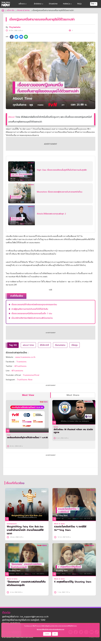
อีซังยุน (74, 345)
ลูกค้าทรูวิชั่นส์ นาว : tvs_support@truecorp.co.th (25, 617)
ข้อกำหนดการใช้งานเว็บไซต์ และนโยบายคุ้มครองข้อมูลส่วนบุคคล (50, 629)
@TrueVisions (20, 366)
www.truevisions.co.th (25, 357)
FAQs (79, 4)
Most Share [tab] (73, 395)
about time (28, 345)
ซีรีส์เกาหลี (44, 345)
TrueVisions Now (24, 379)
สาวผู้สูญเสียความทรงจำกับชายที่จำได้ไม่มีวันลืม (29, 309)
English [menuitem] (92, 13)
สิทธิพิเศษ (37, 4)
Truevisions (21, 361)
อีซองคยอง (60, 345)
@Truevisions (17, 370)
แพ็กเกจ (22, 4)
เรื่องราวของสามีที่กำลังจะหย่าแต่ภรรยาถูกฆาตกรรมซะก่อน (34, 304)
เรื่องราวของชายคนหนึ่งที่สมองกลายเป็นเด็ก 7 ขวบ (31, 313)
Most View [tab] (28, 395)
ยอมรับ (47, 634)
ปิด (55, 634)
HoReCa (66, 4)
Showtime (53, 4)
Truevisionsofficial (31, 375)
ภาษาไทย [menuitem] (91, 9)
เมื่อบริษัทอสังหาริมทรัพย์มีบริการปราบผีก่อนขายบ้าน (32, 318)
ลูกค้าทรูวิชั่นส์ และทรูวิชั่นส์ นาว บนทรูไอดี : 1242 (23, 620)
